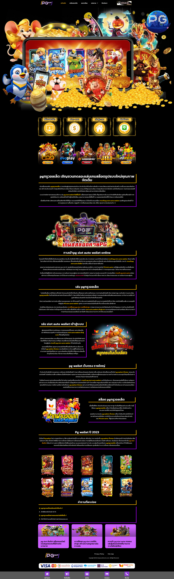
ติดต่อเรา (104, 3)
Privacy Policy (99, 554)
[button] (40, 153)
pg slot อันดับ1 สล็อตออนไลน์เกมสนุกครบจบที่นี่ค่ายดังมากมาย (53, 543)
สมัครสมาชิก (73, 3)
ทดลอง (106, 578)
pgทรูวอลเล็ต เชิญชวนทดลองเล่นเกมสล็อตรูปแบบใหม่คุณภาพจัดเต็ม (87, 178)
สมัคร (87, 578)
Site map (111, 554)
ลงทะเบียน (84, 3)
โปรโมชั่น (67, 578)
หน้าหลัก (63, 3)
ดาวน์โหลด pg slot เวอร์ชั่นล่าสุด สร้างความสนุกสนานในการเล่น (86, 543)
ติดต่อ (127, 578)
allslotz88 (79, 275)
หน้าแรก (47, 578)
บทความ (93, 3)
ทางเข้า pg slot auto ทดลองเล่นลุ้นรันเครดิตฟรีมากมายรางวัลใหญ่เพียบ (120, 543)
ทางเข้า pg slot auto (123, 273)
